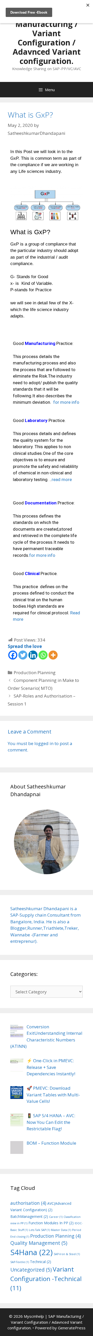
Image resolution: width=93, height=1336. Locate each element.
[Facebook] (12, 655)
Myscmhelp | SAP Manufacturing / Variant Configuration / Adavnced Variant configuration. (47, 38)
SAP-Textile (19, 1262)
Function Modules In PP (51, 1222)
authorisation (28, 1203)
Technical (40, 1261)
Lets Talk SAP (39, 1230)
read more (62, 479)
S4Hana (31, 1252)
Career (56, 1217)
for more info (66, 402)
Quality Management (38, 1243)
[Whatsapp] (43, 655)
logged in (43, 743)
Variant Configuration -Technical (46, 1278)
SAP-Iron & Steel (67, 1254)
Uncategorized (31, 1269)
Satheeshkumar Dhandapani (39, 908)
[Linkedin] (32, 655)
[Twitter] (22, 655)
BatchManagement (29, 1216)
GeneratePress (72, 1327)
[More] (53, 655)
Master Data (61, 1230)
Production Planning (35, 672)
